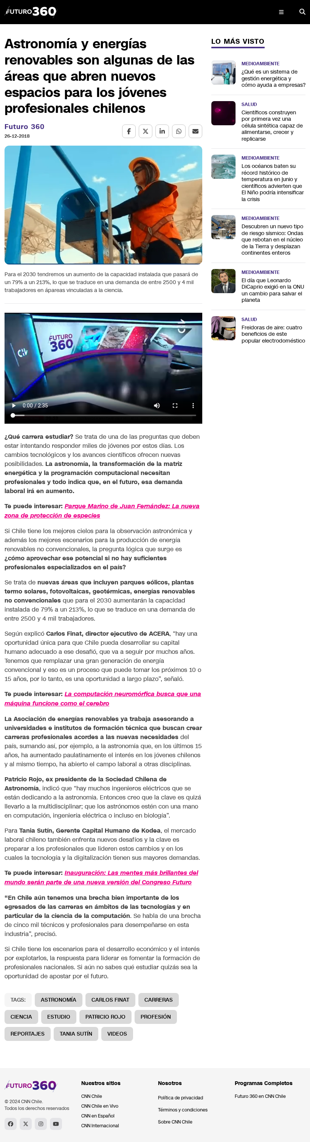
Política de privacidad (180, 1098)
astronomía (58, 1000)
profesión (156, 1017)
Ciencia (21, 1017)
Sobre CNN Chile (175, 1122)
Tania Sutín (76, 1033)
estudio (58, 1017)
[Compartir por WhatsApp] (179, 131)
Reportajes (28, 1033)
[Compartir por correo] (195, 131)
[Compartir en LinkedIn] (162, 131)
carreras (158, 1000)
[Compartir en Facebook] (129, 131)
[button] (281, 12)
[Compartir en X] (145, 131)
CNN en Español (98, 1116)
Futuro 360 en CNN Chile (260, 1096)
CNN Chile (91, 1096)
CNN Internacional (100, 1126)
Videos (117, 1033)
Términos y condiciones (183, 1110)
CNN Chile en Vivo (99, 1106)
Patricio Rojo (105, 1017)
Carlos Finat (110, 1000)
